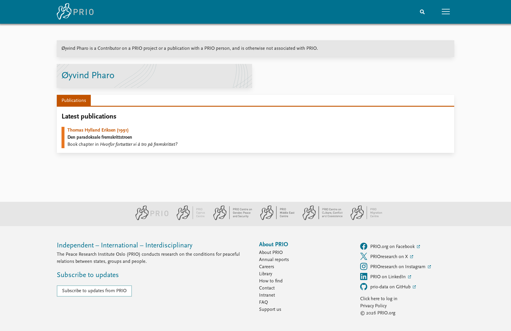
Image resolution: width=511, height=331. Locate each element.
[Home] (75, 12)
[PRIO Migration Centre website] (363, 219)
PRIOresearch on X (389, 257)
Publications (74, 100)
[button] (446, 12)
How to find (271, 281)
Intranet (267, 295)
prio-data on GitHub (391, 287)
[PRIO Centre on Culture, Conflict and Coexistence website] (320, 219)
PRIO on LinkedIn (388, 277)
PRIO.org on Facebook (393, 246)
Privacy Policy (373, 306)
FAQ (263, 302)
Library (265, 274)
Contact (267, 288)
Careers (266, 267)
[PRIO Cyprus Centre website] (188, 219)
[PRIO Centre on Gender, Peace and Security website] (230, 219)
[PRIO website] (149, 219)
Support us (270, 309)
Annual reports (274, 260)
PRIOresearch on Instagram (398, 267)
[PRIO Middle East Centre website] (275, 219)
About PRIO (271, 252)
